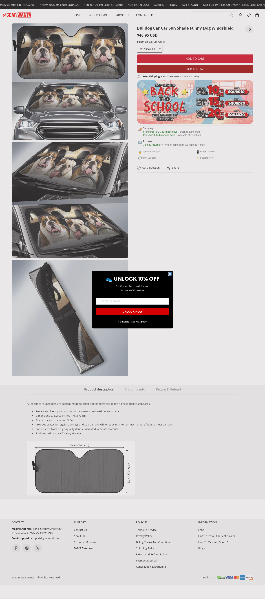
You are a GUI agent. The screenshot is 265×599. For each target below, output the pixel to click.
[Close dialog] (170, 274)
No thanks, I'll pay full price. (132, 321)
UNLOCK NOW (133, 312)
